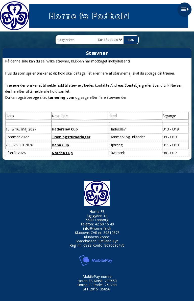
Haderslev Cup (65, 129)
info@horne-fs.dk (97, 228)
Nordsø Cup (62, 152)
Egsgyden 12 (97, 215)
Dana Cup (60, 145)
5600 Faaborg (97, 219)
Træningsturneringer (71, 137)
